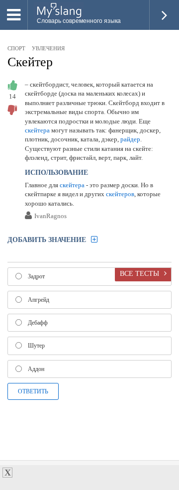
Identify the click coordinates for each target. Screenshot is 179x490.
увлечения (48, 48)
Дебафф (38, 322)
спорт (16, 48)
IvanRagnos (50, 216)
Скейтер (30, 62)
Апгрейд (38, 299)
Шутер (36, 345)
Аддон (36, 369)
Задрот (36, 276)
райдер (130, 139)
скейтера (37, 130)
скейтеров (120, 194)
